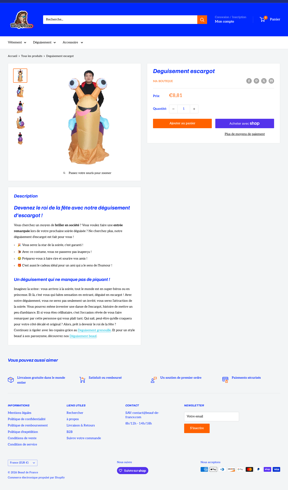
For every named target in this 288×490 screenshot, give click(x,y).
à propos (73, 419)
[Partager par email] (271, 81)
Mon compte (224, 22)
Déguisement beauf (83, 336)
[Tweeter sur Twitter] (264, 81)
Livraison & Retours (81, 425)
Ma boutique (163, 81)
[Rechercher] (202, 19)
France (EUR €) (19, 462)
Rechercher (75, 413)
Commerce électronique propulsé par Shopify (36, 477)
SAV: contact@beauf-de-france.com (142, 415)
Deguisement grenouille (94, 330)
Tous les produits (31, 56)
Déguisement (42, 42)
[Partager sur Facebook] (249, 81)
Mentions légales (19, 413)
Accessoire (71, 42)
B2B (69, 432)
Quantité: (160, 109)
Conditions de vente (22, 438)
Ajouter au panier (182, 123)
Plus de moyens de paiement (245, 134)
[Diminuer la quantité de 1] (173, 109)
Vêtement (15, 42)
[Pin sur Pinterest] (256, 81)
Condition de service (22, 444)
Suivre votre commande (84, 438)
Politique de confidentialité (26, 419)
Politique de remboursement (28, 425)
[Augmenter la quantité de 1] (194, 109)
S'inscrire (197, 428)
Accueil (12, 56)
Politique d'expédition (23, 432)
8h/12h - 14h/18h (138, 423)
